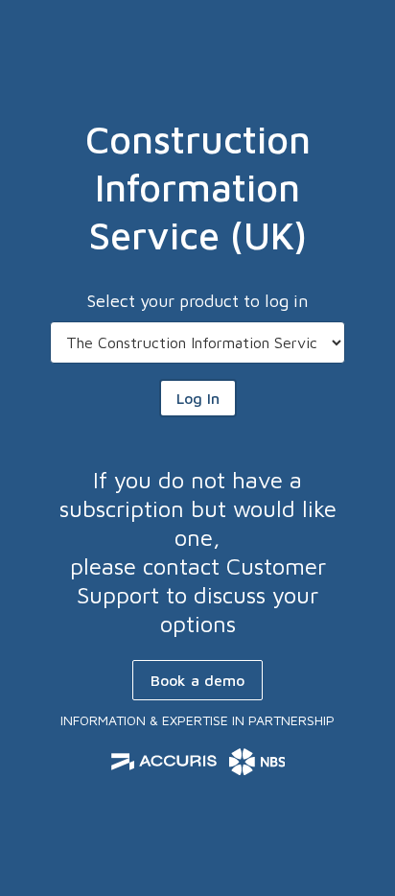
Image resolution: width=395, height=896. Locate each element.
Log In (198, 398)
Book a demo (197, 680)
